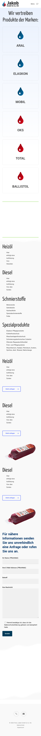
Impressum (20, 727)
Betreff (4, 577)
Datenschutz (20, 725)
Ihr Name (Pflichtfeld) (10, 558)
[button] (34, 4)
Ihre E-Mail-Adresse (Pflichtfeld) (14, 568)
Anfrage (15, 547)
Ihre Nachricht (7, 587)
